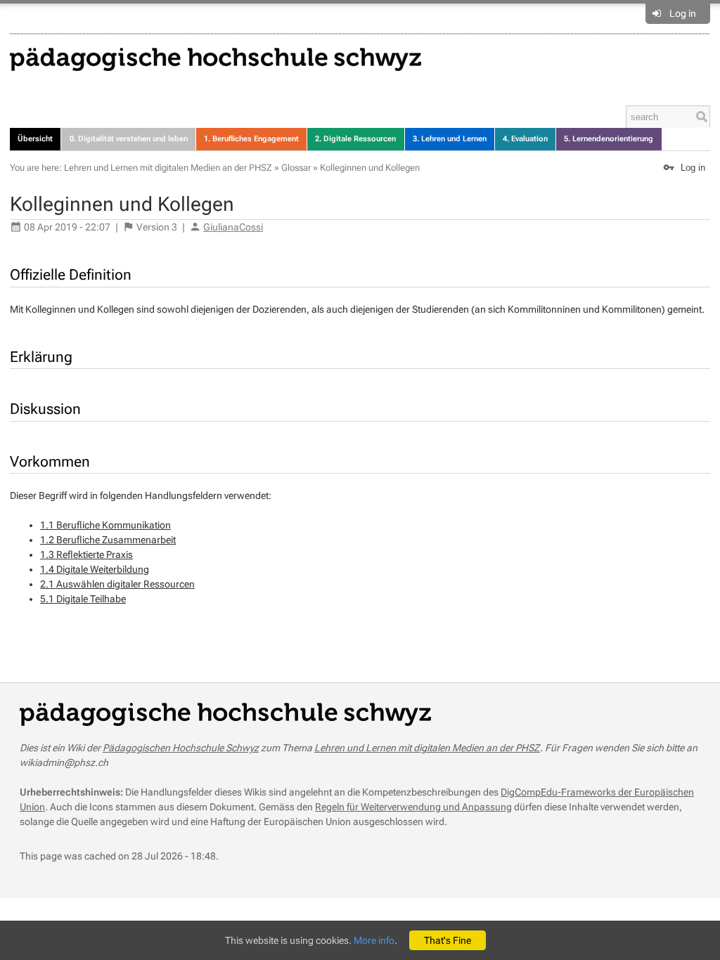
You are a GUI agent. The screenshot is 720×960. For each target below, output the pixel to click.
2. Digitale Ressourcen (355, 138)
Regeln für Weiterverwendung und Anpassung (413, 806)
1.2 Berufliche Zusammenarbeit (108, 539)
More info (374, 940)
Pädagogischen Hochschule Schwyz (181, 747)
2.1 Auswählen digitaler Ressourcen (117, 584)
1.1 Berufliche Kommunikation (105, 525)
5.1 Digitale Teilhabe (83, 598)
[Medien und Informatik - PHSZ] (215, 58)
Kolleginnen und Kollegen (370, 167)
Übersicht (35, 138)
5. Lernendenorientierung (608, 138)
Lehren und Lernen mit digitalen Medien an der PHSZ (168, 167)
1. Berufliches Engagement (251, 138)
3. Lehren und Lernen (450, 138)
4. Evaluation (525, 138)
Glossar (296, 167)
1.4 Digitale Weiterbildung (94, 569)
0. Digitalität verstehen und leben (129, 138)
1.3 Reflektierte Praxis (86, 554)
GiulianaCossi (233, 227)
